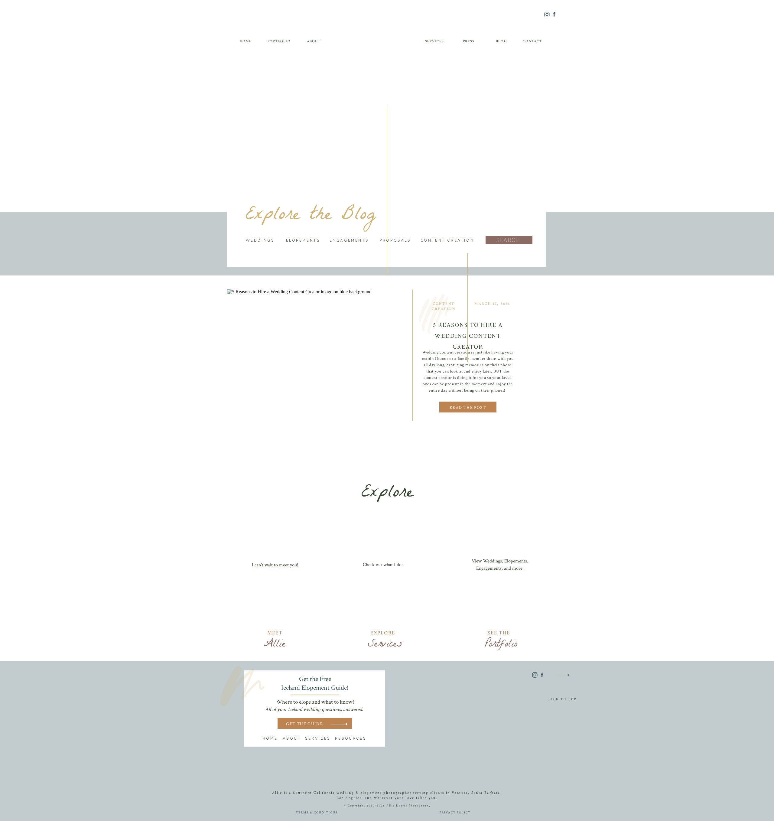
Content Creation (443, 306)
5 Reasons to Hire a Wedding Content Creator (468, 336)
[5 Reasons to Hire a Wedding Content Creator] (316, 355)
